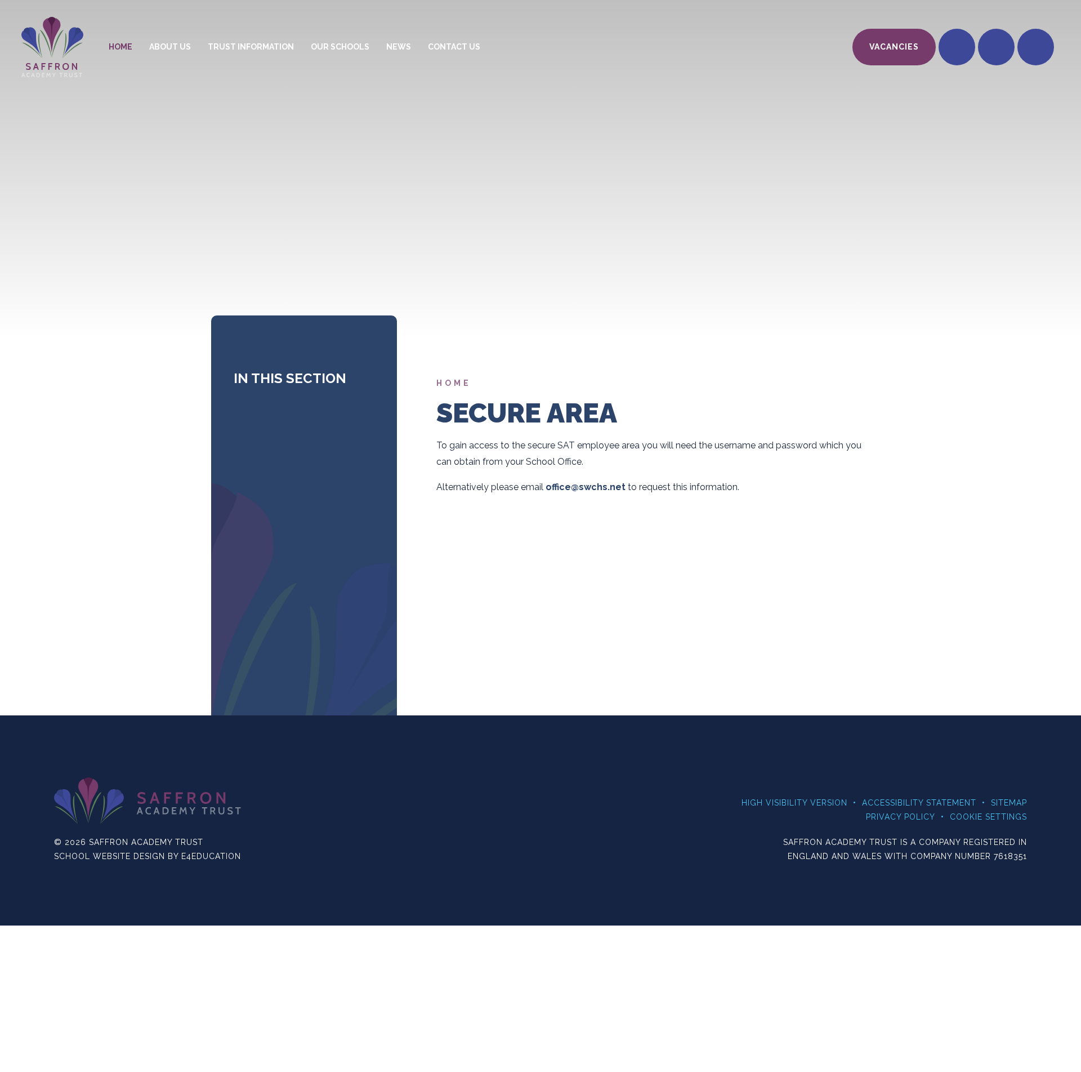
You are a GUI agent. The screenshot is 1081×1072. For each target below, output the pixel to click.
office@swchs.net (586, 487)
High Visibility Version (794, 802)
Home (453, 383)
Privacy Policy (900, 816)
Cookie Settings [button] (988, 816)
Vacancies (894, 46)
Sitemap (1009, 802)
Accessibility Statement (919, 802)
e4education (211, 856)
